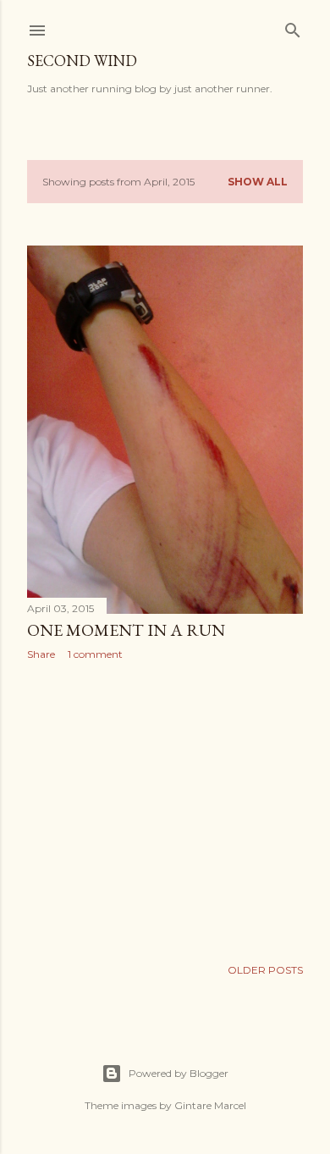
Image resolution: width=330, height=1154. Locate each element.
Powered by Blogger (178, 1073)
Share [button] (41, 654)
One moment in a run (126, 630)
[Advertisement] (165, 808)
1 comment (95, 654)
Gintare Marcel (210, 1105)
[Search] (293, 26)
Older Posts (265, 970)
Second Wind (82, 60)
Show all (258, 181)
